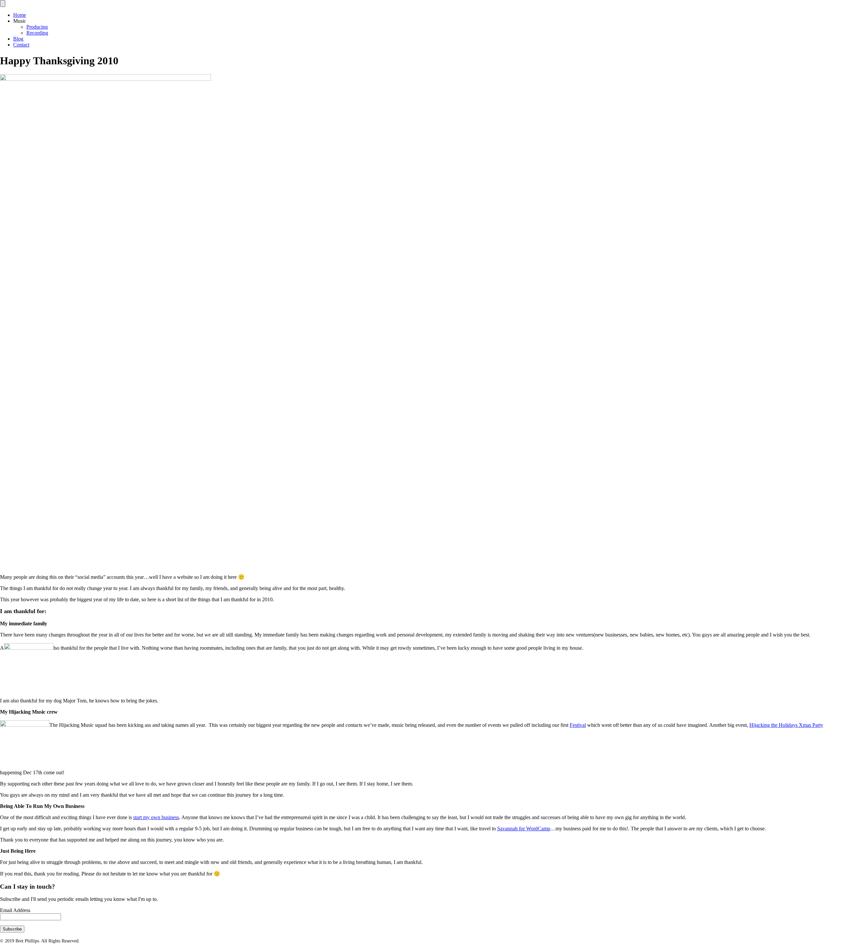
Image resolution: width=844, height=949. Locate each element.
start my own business (156, 817)
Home (19, 15)
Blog (18, 39)
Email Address (15, 910)
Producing (37, 27)
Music (19, 21)
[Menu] (2, 3)
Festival (578, 725)
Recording (37, 33)
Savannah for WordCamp (523, 828)
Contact (21, 44)
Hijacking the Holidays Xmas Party (786, 725)
